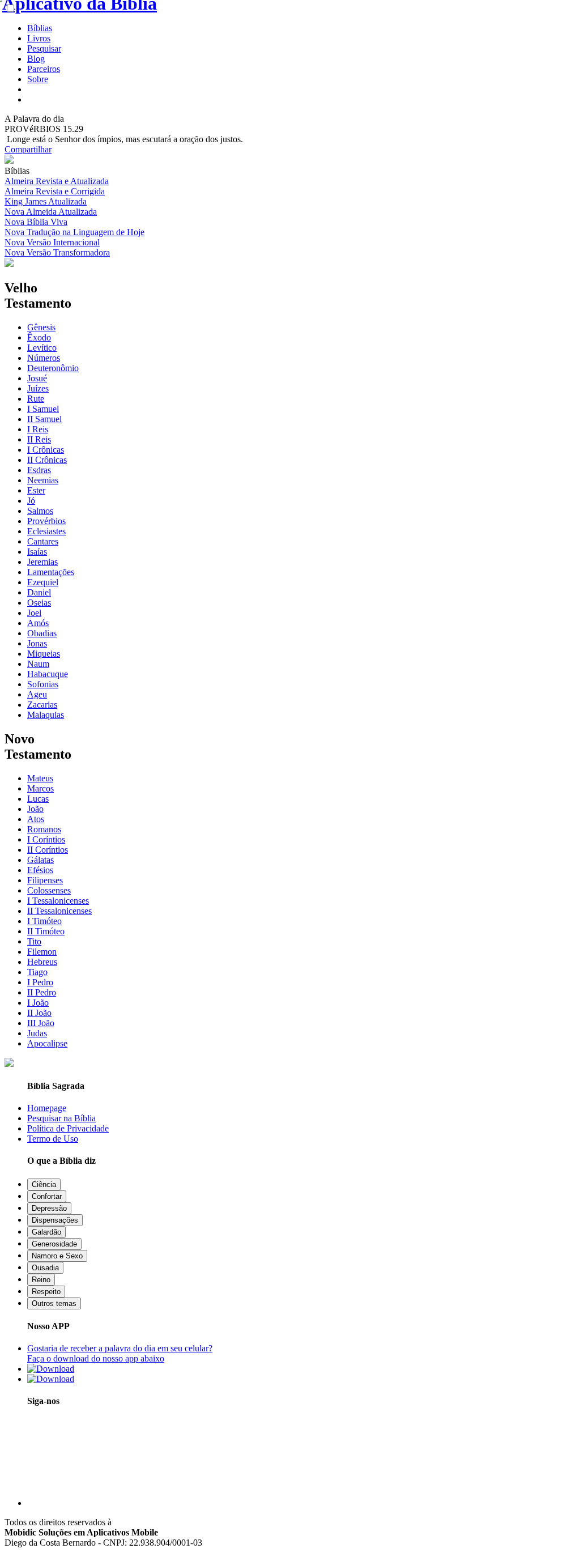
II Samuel (44, 419)
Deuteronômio (53, 368)
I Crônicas (45, 449)
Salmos (40, 511)
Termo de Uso (52, 1138)
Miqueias (43, 653)
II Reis (39, 439)
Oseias (39, 602)
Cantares (42, 541)
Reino (41, 1279)
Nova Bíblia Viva (36, 222)
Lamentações (50, 572)
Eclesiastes (46, 531)
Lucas (38, 798)
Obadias (42, 633)
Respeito (46, 1291)
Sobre (37, 79)
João (35, 809)
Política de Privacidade (68, 1128)
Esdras (39, 470)
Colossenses (49, 890)
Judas (37, 1033)
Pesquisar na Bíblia (61, 1118)
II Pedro (41, 992)
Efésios (40, 870)
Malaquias (45, 715)
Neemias (42, 480)
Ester (36, 490)
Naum (38, 664)
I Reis (37, 429)
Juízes (38, 388)
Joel (34, 613)
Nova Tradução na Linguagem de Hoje (74, 232)
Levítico (42, 347)
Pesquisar (44, 48)
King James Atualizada (46, 201)
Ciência (44, 1184)
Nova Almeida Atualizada (51, 211)
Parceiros (43, 69)
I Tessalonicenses (58, 900)
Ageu (37, 694)
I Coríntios (46, 839)
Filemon (42, 951)
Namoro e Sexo (57, 1256)
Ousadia (45, 1268)
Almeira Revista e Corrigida (55, 191)
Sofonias (42, 684)
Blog (36, 58)
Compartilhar (28, 149)
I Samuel (43, 409)
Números (43, 358)
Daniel (39, 592)
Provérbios (46, 521)
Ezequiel (42, 582)
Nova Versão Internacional (52, 242)
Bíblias (39, 28)
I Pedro (40, 982)
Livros (38, 38)
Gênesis (41, 327)
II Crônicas (47, 460)
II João (39, 1013)
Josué (37, 378)
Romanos (44, 829)
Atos (35, 819)
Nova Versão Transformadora (57, 252)
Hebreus (42, 962)
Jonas (37, 643)
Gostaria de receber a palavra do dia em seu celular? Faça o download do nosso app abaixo (119, 1353)
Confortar (47, 1196)
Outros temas (54, 1303)
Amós (38, 623)
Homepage (46, 1108)
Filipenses (45, 880)
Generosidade (54, 1244)
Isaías (37, 551)
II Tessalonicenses (59, 911)
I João (38, 1002)
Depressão (49, 1208)
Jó (31, 500)
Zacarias (42, 704)
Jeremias (42, 562)
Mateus (40, 778)
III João (40, 1023)
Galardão (46, 1232)
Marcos (40, 788)
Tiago (37, 972)
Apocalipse (47, 1043)
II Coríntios (47, 849)
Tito (34, 941)
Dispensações (55, 1220)
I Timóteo (44, 921)
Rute (35, 398)
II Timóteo (46, 931)
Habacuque (47, 674)
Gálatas (40, 860)
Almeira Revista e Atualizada (57, 181)
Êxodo (39, 337)
